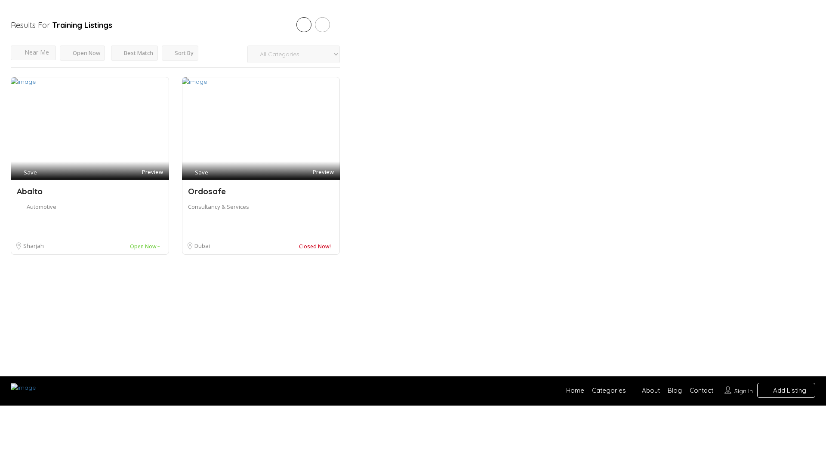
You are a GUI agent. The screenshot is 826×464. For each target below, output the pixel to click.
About (651, 390)
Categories (609, 390)
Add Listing (788, 390)
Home (575, 390)
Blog (675, 390)
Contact (701, 390)
